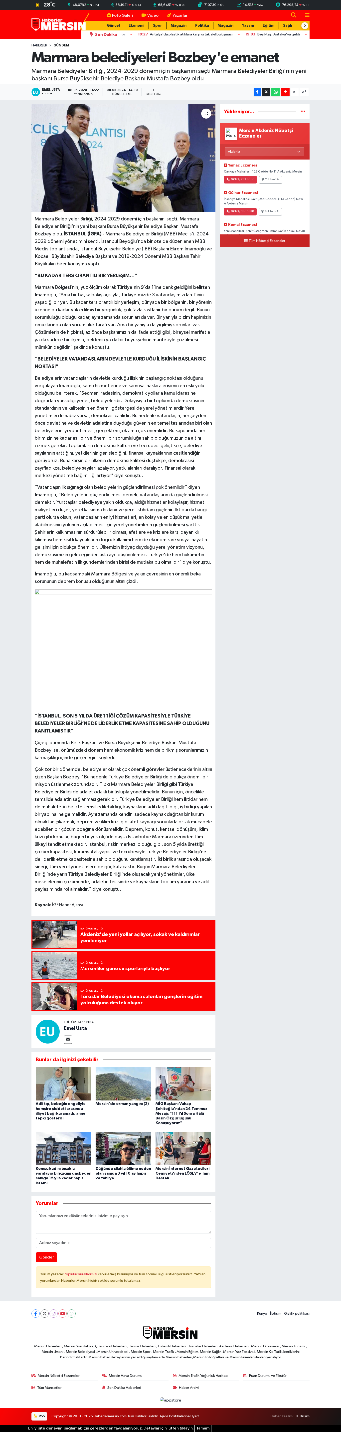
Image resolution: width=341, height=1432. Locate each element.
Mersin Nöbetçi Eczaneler (59, 1376)
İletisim (275, 1313)
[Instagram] (53, 1313)
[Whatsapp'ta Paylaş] (275, 92)
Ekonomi (136, 25)
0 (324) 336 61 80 (242, 211)
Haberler (39, 45)
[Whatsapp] (71, 1313)
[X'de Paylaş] (266, 92)
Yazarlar (179, 15)
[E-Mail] (68, 1040)
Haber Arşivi (189, 1388)
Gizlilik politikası (297, 1313)
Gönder (46, 1257)
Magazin (178, 25)
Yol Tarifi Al (272, 179)
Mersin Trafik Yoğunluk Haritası (203, 1376)
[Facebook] (35, 1313)
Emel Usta (75, 1028)
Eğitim (268, 25)
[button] (304, 25)
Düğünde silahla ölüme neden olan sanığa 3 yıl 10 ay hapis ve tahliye (123, 1173)
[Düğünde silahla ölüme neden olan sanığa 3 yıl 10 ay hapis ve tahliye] (123, 1148)
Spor (157, 25)
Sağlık (288, 25)
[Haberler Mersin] (58, 24)
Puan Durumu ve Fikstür (268, 1376)
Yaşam (248, 25)
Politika (202, 25)
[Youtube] (62, 1313)
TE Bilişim (302, 1416)
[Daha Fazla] (285, 92)
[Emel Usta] (48, 1032)
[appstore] (170, 1400)
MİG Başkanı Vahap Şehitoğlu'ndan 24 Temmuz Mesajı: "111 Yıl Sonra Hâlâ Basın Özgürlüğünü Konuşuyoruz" (181, 1113)
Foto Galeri (122, 15)
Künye (262, 1313)
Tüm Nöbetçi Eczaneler (267, 241)
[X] (44, 1313)
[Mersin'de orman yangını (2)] (123, 1083)
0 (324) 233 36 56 (242, 179)
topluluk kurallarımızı (81, 1274)
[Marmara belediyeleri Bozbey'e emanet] (123, 158)
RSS (41, 1416)
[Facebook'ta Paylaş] (257, 92)
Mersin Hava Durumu (125, 1376)
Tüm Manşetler (49, 1388)
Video (153, 15)
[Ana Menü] (305, 15)
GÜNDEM (61, 45)
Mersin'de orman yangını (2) (122, 1104)
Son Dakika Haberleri (124, 1388)
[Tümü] (303, 112)
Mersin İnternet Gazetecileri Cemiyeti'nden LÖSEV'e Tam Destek (182, 1173)
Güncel (113, 25)
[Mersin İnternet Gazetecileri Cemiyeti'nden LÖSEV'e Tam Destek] (183, 1148)
